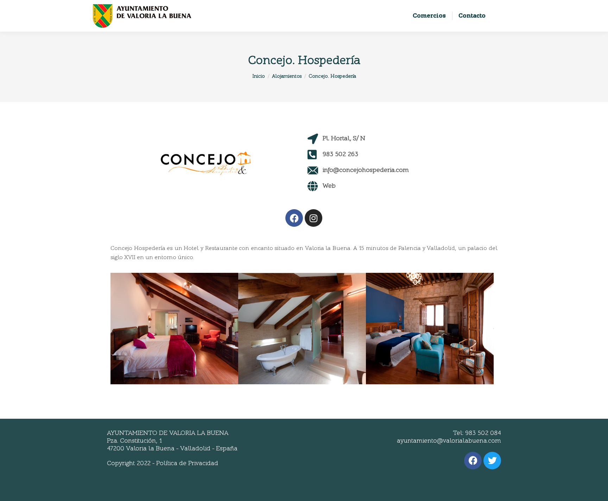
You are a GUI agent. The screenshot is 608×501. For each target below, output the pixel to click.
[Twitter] (492, 460)
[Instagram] (313, 218)
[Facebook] (294, 218)
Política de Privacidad (187, 463)
